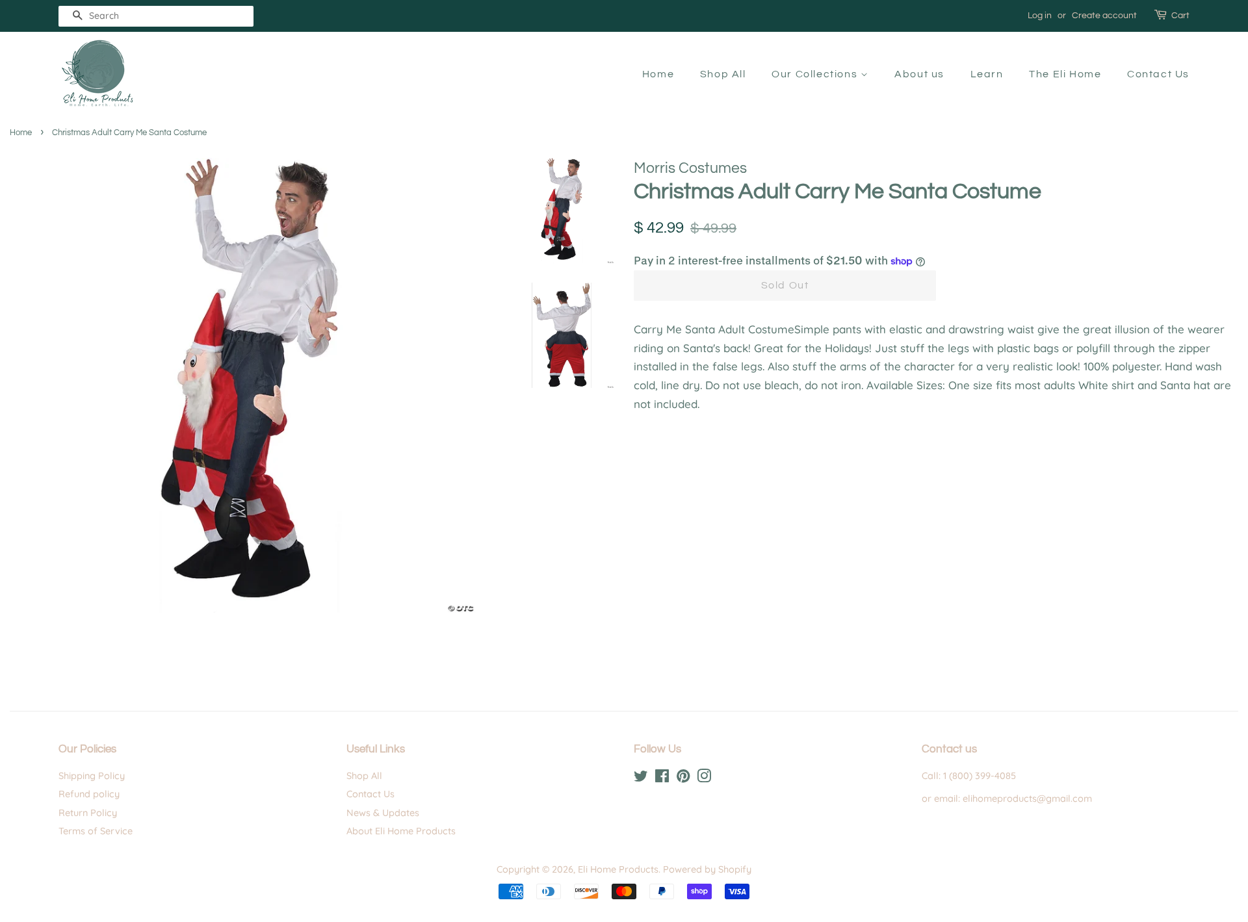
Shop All (723, 74)
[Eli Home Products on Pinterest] (683, 778)
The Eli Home (1065, 74)
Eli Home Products (618, 869)
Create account (1104, 15)
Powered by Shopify (707, 869)
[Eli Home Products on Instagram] (704, 778)
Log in (1040, 15)
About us (919, 74)
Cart (1180, 15)
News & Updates (382, 813)
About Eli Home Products (401, 831)
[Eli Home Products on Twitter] (641, 778)
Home (658, 74)
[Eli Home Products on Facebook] (662, 778)
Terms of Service (95, 831)
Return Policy (87, 813)
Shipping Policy (91, 776)
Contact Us (1158, 74)
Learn (987, 74)
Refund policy (89, 794)
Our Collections (816, 74)
